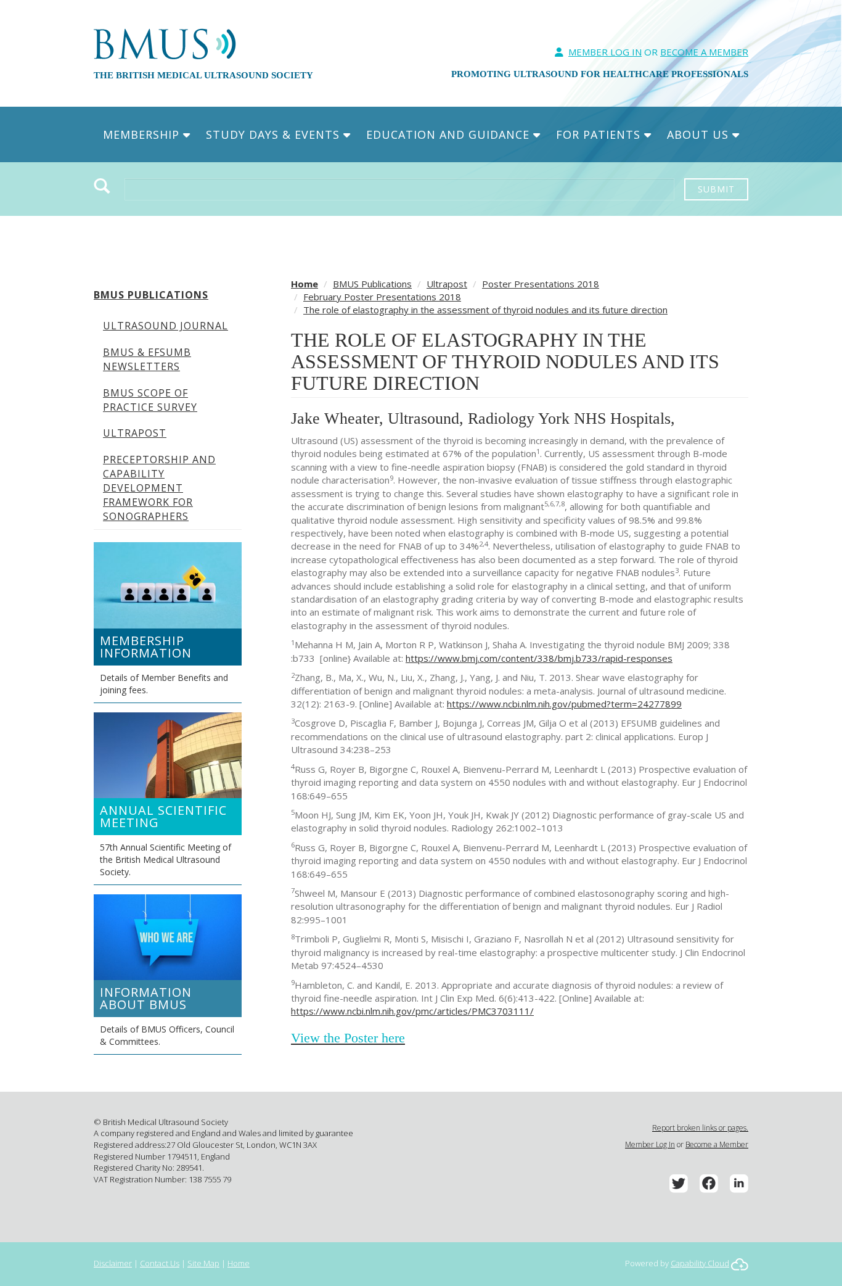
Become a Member (716, 1144)
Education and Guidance (449, 134)
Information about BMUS (146, 998)
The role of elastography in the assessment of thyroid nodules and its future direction (485, 309)
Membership (143, 134)
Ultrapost (134, 433)
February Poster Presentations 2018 (382, 297)
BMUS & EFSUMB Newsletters (147, 359)
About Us (699, 134)
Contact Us (159, 1263)
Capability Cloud (700, 1263)
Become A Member (704, 52)
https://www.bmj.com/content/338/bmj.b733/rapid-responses (539, 658)
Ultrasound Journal (165, 325)
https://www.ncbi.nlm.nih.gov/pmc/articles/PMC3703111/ (412, 1011)
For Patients (600, 134)
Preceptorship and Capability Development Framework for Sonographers (159, 487)
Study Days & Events (274, 134)
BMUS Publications (151, 295)
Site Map (203, 1263)
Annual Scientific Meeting (163, 816)
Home (304, 284)
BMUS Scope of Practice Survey (150, 400)
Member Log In (605, 52)
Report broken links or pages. (700, 1128)
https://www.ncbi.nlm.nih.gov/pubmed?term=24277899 (564, 704)
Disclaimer (113, 1263)
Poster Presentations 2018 (540, 284)
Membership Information (146, 646)
